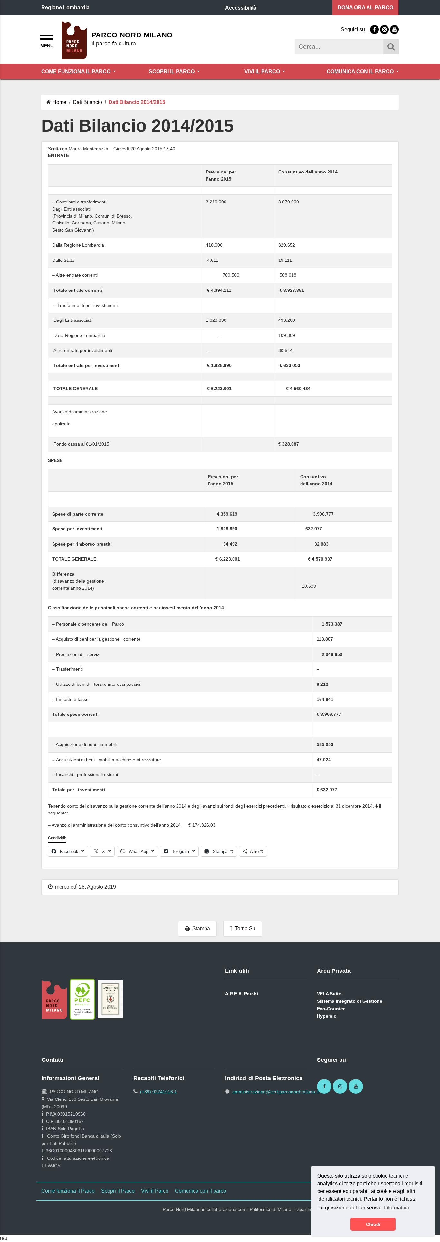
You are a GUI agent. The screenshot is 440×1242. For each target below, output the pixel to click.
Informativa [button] (396, 1207)
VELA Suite (329, 993)
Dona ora (365, 7)
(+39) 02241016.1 (158, 1091)
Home (59, 102)
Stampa (200, 928)
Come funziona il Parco (76, 71)
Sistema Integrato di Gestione (349, 1001)
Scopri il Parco (172, 71)
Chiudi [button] (373, 1224)
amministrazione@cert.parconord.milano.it (275, 1091)
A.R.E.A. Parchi (241, 993)
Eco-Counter (331, 1008)
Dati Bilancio (87, 102)
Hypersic (326, 1016)
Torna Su (243, 928)
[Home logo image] (74, 39)
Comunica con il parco (361, 71)
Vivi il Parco (262, 71)
